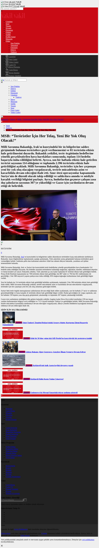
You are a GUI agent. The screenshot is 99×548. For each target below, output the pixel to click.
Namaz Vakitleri (14, 76)
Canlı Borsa (13, 70)
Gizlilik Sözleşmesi (13, 477)
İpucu (13, 99)
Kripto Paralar (11, 419)
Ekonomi (9, 30)
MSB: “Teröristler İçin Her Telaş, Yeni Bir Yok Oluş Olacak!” (40, 119)
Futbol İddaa (10, 447)
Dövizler (9, 415)
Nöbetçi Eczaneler (13, 493)
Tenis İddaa (10, 458)
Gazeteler (12, 57)
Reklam (9, 472)
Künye (8, 468)
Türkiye (14, 52)
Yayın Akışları (13, 73)
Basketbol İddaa (12, 449)
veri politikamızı (88, 540)
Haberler (9, 409)
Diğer (8, 41)
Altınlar (9, 417)
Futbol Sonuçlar (12, 434)
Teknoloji (14, 45)
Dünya (13, 50)
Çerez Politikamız (21, 529)
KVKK (9, 474)
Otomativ (14, 48)
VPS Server (25, 536)
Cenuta (44, 533)
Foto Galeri (12, 59)
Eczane (8, 491)
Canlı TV (12, 65)
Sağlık (8, 35)
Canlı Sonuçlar (11, 428)
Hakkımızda (10, 466)
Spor (7, 24)
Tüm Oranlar (11, 439)
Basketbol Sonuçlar (13, 432)
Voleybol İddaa (11, 451)
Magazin (9, 39)
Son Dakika (15, 43)
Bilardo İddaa (11, 453)
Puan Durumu (11, 436)
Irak (22, 257)
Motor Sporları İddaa (14, 455)
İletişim (8, 470)
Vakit (8, 126)
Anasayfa (4, 119)
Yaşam (8, 26)
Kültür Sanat (10, 37)
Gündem (9, 22)
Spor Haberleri (11, 430)
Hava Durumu (14, 67)
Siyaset (8, 28)
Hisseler (9, 413)
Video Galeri (13, 62)
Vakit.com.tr (5, 533)
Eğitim (8, 32)
